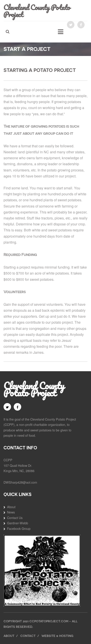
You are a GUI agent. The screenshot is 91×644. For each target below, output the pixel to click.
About (11, 506)
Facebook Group (18, 528)
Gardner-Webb (17, 523)
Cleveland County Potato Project (37, 10)
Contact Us (15, 517)
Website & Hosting (57, 636)
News (11, 512)
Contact (28, 636)
